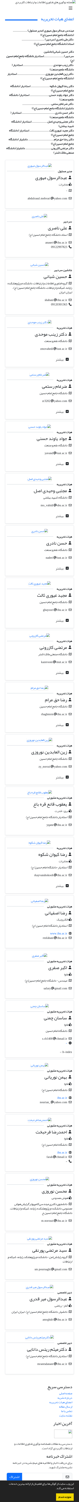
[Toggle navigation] (41, 8)
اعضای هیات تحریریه (60, 1402)
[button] (54, 1488)
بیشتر (60, 359)
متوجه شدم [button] (65, 1496)
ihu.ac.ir (62, 1098)
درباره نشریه (65, 1398)
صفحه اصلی (65, 1393)
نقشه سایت (65, 1415)
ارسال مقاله (65, 1406)
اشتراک (14, 1477)
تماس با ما (66, 1411)
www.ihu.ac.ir (58, 933)
